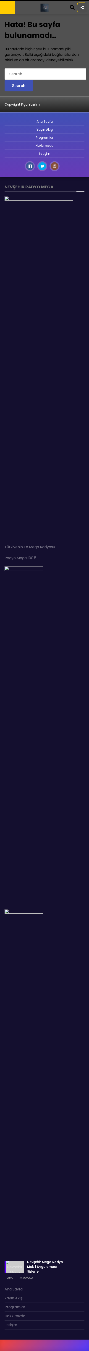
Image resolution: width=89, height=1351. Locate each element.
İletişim (11, 83)
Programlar (16, 46)
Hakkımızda (14, 74)
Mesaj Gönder (17, 55)
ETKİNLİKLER (14, 37)
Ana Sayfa (14, 27)
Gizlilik (11, 64)
